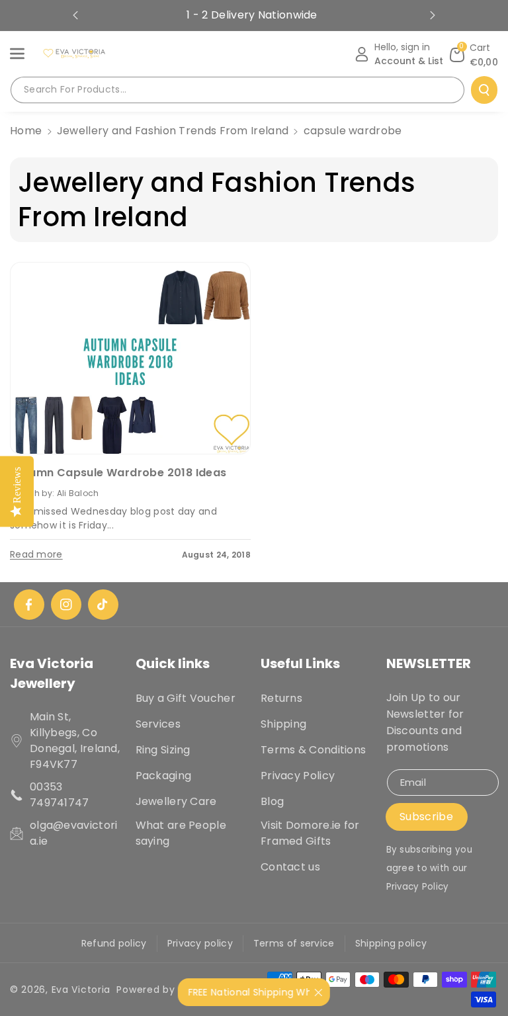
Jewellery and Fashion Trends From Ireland (172, 130)
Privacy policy (200, 943)
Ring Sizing (163, 749)
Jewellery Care (176, 801)
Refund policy (114, 943)
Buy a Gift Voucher (185, 698)
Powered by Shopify (166, 989)
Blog (272, 801)
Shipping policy (391, 943)
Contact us (290, 866)
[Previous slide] (75, 15)
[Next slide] (432, 15)
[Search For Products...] (484, 90)
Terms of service (294, 943)
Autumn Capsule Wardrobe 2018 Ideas (118, 472)
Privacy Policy (298, 775)
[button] (24, 53)
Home (26, 130)
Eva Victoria (81, 989)
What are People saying (181, 833)
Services (158, 724)
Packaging (164, 775)
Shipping (283, 724)
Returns (281, 698)
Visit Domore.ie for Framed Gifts (310, 833)
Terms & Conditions (313, 749)
